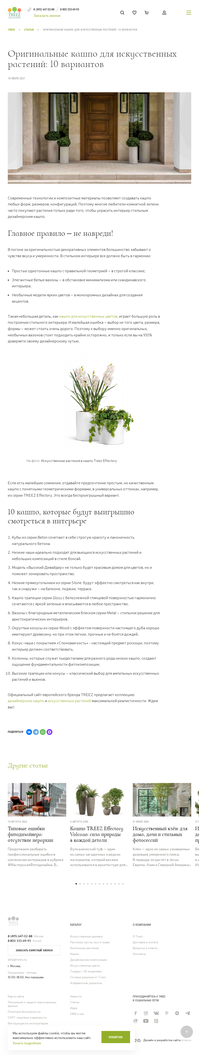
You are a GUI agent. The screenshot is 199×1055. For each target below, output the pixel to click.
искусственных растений (69, 700)
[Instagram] (145, 1013)
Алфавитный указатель (86, 983)
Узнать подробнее (27, 1043)
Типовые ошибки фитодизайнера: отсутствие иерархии (30, 834)
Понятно (116, 1037)
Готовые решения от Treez (88, 977)
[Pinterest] (166, 1013)
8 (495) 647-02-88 (20, 936)
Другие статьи (28, 765)
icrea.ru (186, 1040)
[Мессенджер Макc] (156, 1021)
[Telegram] (36, 732)
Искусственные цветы (85, 966)
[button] (76, 884)
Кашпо (74, 954)
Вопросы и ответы (145, 948)
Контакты (139, 954)
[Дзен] (177, 1013)
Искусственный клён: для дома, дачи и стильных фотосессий (160, 834)
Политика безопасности (24, 1012)
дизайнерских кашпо (26, 700)
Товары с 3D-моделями (86, 971)
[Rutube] (135, 1021)
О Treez (138, 936)
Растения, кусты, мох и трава (89, 942)
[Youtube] (145, 1021)
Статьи (29, 29)
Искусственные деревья (86, 936)
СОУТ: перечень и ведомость (27, 1018)
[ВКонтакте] (29, 732)
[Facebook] (135, 1013)
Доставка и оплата (145, 942)
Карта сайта (16, 996)
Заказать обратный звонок (34, 950)
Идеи (73, 1008)
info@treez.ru (17, 960)
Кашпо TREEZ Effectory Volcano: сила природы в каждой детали (96, 834)
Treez (12, 29)
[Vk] (156, 1013)
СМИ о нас (77, 1014)
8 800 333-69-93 (19, 941)
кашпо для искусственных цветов (88, 316)
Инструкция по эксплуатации (28, 1023)
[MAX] (49, 732)
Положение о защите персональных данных (32, 1004)
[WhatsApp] (43, 732)
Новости (76, 996)
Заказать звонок (47, 15)
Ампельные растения (84, 948)
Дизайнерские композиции (88, 960)
